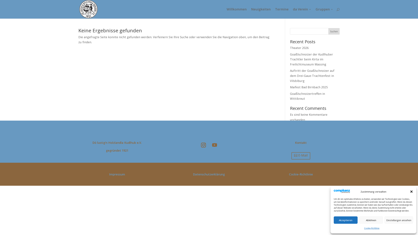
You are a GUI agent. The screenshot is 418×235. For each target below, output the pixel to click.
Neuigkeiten (261, 9)
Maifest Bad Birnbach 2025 (309, 87)
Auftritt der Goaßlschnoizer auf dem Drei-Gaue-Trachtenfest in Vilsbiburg (312, 76)
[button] (411, 191)
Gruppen (323, 9)
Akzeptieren (345, 220)
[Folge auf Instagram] (203, 145)
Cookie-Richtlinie (371, 228)
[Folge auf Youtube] (214, 145)
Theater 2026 (299, 48)
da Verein (300, 9)
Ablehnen (371, 220)
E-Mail (303, 155)
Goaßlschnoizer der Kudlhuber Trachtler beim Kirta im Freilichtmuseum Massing (311, 59)
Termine (282, 9)
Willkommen (237, 9)
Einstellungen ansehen (398, 220)
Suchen (334, 31)
